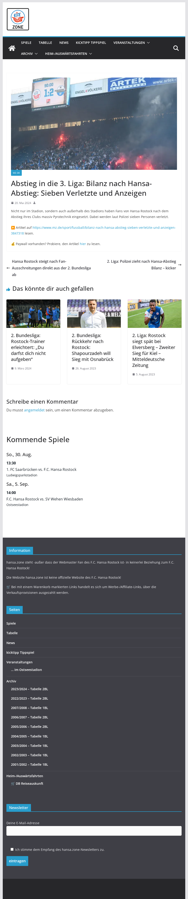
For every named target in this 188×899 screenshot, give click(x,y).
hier (83, 244)
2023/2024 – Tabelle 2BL (29, 689)
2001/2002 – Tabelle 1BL (29, 764)
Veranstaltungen (129, 42)
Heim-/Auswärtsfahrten (66, 53)
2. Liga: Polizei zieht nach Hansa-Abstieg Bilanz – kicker (141, 265)
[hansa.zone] (11, 48)
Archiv (27, 53)
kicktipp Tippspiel (91, 42)
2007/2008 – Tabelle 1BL (29, 708)
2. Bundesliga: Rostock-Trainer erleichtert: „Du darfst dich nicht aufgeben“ (28, 347)
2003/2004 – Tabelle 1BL (29, 745)
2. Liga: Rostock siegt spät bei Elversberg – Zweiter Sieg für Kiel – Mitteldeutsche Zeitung (153, 350)
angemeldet (34, 410)
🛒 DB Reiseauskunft (27, 783)
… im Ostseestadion (26, 669)
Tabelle (45, 42)
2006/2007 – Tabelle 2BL (29, 717)
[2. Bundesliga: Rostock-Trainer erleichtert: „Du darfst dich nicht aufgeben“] (33, 302)
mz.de (16, 172)
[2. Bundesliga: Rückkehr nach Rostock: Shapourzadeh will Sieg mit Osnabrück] (94, 302)
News (64, 42)
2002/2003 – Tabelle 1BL (29, 755)
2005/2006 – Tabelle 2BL (29, 726)
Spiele (26, 42)
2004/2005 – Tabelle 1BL (29, 736)
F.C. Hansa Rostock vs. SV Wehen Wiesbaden (44, 499)
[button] (147, 42)
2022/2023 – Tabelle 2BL (29, 698)
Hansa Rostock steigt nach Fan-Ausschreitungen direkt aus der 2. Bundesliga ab (51, 268)
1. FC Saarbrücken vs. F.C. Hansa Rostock (41, 469)
